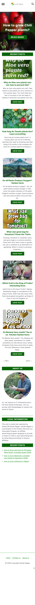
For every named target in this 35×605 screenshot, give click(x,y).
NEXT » (29, 361)
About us (25, 558)
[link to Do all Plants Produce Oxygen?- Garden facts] (17, 167)
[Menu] (3, 4)
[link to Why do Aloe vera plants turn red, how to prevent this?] (17, 69)
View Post (17, 102)
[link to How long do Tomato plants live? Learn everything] (17, 118)
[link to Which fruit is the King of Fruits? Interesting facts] (17, 270)
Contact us (16, 558)
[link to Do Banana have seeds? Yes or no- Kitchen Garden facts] (17, 319)
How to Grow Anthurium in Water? (16, 461)
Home (8, 558)
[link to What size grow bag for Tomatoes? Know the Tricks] (17, 219)
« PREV (6, 361)
